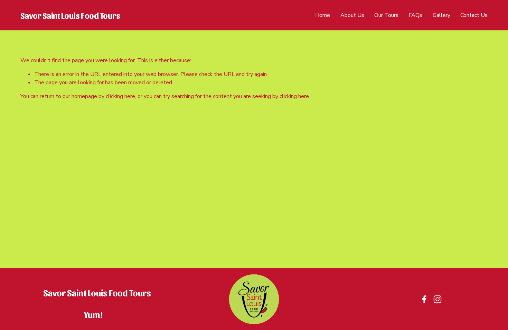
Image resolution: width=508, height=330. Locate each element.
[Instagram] (437, 299)
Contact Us (474, 15)
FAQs (415, 15)
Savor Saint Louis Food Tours (70, 15)
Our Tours (386, 15)
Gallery (441, 15)
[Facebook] (424, 299)
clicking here (120, 96)
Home (322, 15)
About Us (352, 15)
